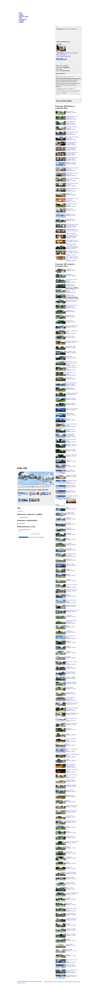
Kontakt (78, 981)
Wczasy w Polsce (58, 981)
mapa (69, 41)
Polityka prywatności (73, 981)
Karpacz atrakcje (24, 517)
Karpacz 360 (46, 981)
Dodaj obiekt (67, 981)
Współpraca (19, 982)
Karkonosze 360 (51, 981)
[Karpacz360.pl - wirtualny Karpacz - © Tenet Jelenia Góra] (48, 486)
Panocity (62, 981)
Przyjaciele (23, 982)
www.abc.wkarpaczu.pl (65, 56)
